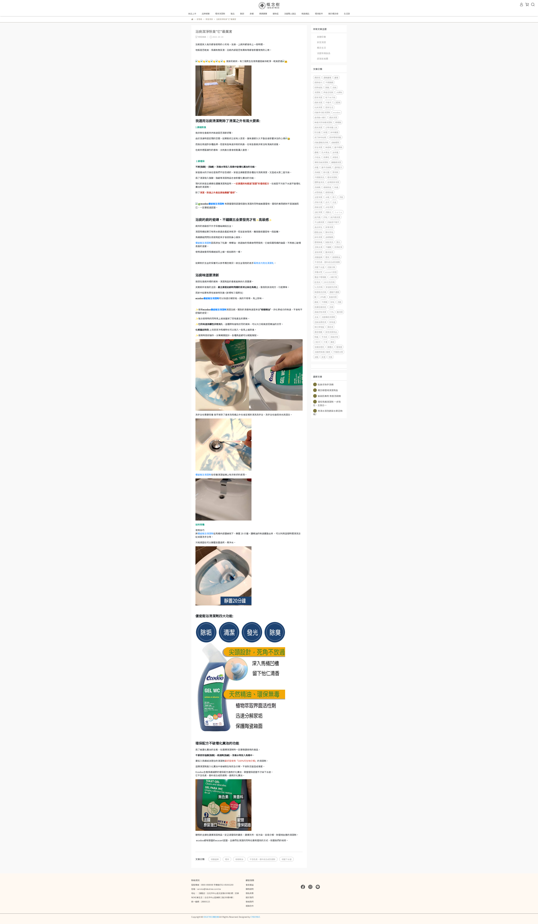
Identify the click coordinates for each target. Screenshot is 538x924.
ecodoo (336, 112)
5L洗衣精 (318, 286)
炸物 (325, 217)
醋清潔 (340, 311)
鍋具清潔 (333, 117)
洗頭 (331, 307)
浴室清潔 (318, 197)
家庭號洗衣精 (331, 286)
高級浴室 (318, 207)
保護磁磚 (215, 859)
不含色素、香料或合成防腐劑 (262, 859)
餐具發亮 (329, 252)
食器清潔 (333, 296)
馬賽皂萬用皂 (320, 307)
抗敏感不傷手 (333, 222)
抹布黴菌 (334, 132)
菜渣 (323, 356)
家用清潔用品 (331, 331)
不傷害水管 (338, 351)
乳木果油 (325, 152)
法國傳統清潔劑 (328, 316)
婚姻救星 (327, 187)
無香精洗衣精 (320, 292)
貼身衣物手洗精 (323, 384)
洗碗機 (317, 187)
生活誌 (347, 13)
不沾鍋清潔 (319, 222)
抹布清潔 (318, 237)
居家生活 (329, 107)
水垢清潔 (329, 207)
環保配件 (319, 13)
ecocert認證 (331, 271)
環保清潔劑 (332, 177)
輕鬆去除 (318, 232)
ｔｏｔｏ (338, 212)
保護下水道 (286, 859)
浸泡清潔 (318, 252)
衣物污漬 (318, 202)
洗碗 (334, 87)
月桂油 (317, 157)
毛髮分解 (331, 267)
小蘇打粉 (333, 277)
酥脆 (327, 87)
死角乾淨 (338, 247)
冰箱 (327, 197)
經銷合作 (250, 905)
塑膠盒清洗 (319, 182)
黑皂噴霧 (318, 331)
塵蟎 (316, 152)
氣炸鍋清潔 (335, 217)
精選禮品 (305, 13)
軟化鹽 (326, 172)
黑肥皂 (317, 77)
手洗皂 (324, 336)
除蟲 (336, 187)
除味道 (332, 322)
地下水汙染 (330, 97)
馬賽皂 (326, 157)
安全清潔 (318, 147)
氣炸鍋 (317, 217)
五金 (334, 202)
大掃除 (339, 92)
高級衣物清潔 (320, 311)
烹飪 (341, 197)
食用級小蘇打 (320, 117)
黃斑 (332, 341)
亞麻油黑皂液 (320, 322)
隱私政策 (250, 893)
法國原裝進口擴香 (322, 351)
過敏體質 (335, 142)
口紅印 (317, 341)
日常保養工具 (331, 127)
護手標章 (338, 147)
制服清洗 (329, 242)
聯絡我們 (250, 901)
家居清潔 (321, 42)
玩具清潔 (318, 107)
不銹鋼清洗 (319, 177)
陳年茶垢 (329, 232)
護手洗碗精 (326, 167)
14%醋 (322, 296)
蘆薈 (336, 77)
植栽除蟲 (329, 192)
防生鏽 (317, 132)
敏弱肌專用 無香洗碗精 (327, 396)
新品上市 (192, 13)
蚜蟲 (316, 336)
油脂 (316, 356)
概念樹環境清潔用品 (326, 390)
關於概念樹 (333, 13)
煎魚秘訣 (318, 87)
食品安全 (318, 227)
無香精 (328, 147)
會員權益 (250, 884)
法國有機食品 (323, 53)
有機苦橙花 (319, 346)
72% (331, 311)
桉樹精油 (239, 859)
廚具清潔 (318, 127)
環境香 (339, 346)
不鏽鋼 (328, 247)
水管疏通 (318, 192)
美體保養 (321, 36)
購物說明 (250, 889)
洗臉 (339, 301)
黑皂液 (330, 326)
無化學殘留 (319, 326)
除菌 (325, 132)
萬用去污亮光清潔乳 (264, 263)
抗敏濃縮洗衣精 (321, 142)
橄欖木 (330, 346)
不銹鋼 (324, 301)
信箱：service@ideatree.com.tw (206, 889)
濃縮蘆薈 (327, 77)
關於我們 (250, 897)
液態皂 (335, 157)
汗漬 (325, 341)
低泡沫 (317, 282)
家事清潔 (329, 227)
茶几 (334, 197)
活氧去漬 (318, 247)
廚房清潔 (318, 102)
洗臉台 (328, 212)
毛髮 (330, 356)
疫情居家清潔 (333, 182)
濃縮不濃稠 (334, 292)
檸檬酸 (338, 122)
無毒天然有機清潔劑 (323, 122)
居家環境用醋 (335, 137)
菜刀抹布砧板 (320, 137)
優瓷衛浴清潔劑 (216, 203)
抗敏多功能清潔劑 (322, 112)
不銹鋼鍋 (329, 82)
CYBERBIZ (255, 916)
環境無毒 (318, 242)
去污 (327, 202)
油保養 (335, 152)
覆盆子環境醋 (320, 277)
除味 (332, 301)
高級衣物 (334, 336)
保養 (316, 167)
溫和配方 (338, 167)
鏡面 (316, 301)
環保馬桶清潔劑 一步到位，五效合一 (327, 403)
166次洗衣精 (329, 282)
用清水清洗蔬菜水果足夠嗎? (327, 412)
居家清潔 (318, 97)
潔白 (338, 242)
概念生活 (321, 47)
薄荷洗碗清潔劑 (321, 162)
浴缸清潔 (318, 212)
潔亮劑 (335, 172)
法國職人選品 (290, 13)
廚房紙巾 (318, 82)
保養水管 (318, 271)
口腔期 (337, 102)
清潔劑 (317, 92)
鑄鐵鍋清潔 (336, 162)
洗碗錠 (317, 172)
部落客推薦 (322, 58)
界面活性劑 (328, 92)
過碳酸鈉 (329, 237)
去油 (316, 316)
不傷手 (328, 102)
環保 (227, 859)
